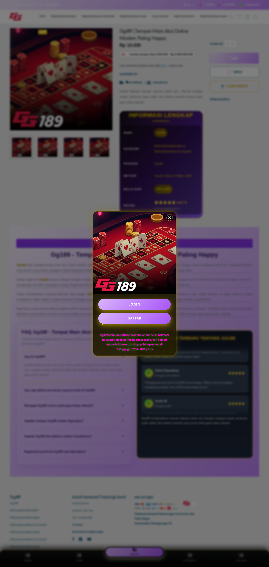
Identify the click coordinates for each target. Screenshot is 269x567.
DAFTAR (135, 318)
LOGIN (135, 304)
